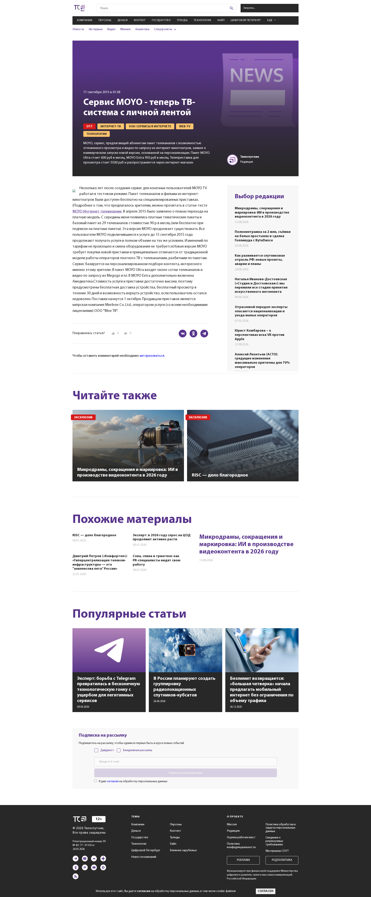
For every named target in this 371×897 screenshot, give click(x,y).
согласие (113, 781)
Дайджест (107, 750)
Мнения (125, 29)
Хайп (221, 20)
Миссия (232, 824)
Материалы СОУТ (277, 851)
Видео (111, 29)
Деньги (122, 20)
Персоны (105, 20)
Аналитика (142, 29)
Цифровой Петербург (246, 20)
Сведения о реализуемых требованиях (274, 841)
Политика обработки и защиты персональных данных (280, 828)
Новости (78, 29)
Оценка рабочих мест (241, 837)
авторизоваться (152, 356)
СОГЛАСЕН (265, 891)
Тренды (182, 20)
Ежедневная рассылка (137, 750)
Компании (84, 20)
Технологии (202, 20)
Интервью (95, 29)
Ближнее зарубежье (183, 850)
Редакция (233, 830)
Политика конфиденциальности (241, 845)
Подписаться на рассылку (185, 772)
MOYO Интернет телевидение (97, 212)
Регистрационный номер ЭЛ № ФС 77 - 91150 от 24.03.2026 (89, 845)
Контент (140, 20)
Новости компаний (143, 857)
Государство (161, 20)
